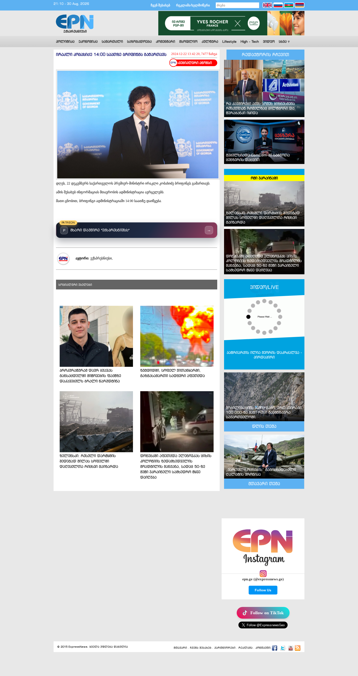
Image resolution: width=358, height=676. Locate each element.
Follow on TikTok (267, 612)
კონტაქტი (263, 648)
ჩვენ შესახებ (160, 5)
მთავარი (180, 648)
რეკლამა (245, 648)
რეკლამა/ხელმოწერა (193, 5)
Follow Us (263, 590)
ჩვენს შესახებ (200, 648)
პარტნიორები (225, 648)
